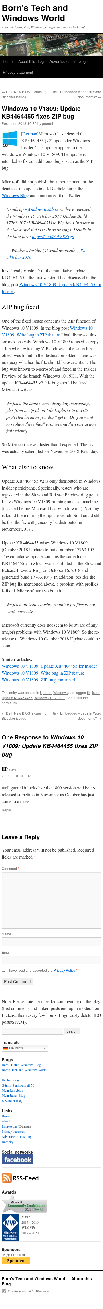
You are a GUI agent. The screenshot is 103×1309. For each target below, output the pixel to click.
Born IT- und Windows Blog (21, 1064)
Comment (10, 868)
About (6, 1121)
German (30, 134)
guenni (47, 123)
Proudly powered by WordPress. (29, 1291)
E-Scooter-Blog (12, 1100)
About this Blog (31, 61)
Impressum (9, 1126)
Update (46, 692)
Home (8, 61)
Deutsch (15, 1048)
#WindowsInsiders (41, 209)
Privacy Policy (65, 970)
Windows (60, 692)
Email (6, 952)
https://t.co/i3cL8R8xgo (53, 236)
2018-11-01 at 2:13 (16, 775)
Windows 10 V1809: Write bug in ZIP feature (43, 673)
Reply (6, 809)
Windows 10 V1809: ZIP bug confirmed (38, 680)
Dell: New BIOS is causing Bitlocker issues (24, 94)
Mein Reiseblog (12, 1090)
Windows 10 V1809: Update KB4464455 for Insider (49, 666)
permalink (9, 702)
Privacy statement (18, 72)
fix (88, 692)
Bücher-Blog (10, 1080)
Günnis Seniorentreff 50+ (19, 1085)
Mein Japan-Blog (13, 1095)
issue (96, 692)
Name (6, 933)
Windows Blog (15, 195)
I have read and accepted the (42, 970)
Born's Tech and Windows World (35, 12)
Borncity (7, 1141)
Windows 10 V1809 (49, 697)
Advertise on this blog (67, 61)
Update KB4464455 (17, 697)
